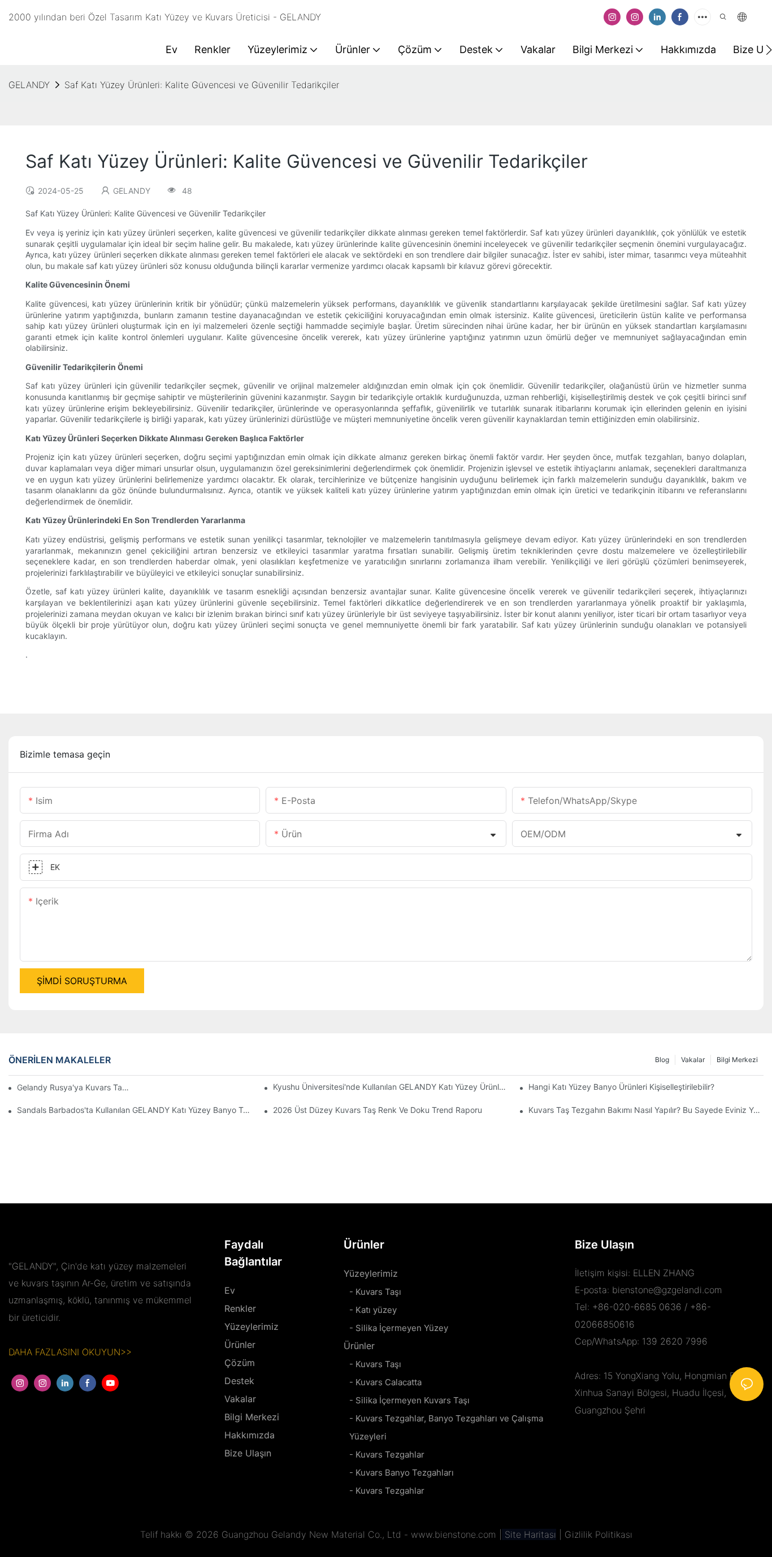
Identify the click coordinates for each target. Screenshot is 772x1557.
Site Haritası (529, 1534)
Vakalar (693, 1059)
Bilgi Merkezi (737, 1059)
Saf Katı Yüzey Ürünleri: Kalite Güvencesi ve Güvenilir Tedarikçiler (201, 84)
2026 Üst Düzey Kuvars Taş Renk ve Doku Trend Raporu (377, 1110)
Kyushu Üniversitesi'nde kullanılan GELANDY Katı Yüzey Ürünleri (390, 1086)
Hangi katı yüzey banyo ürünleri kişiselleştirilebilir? (621, 1086)
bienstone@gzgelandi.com (667, 1289)
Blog (662, 1059)
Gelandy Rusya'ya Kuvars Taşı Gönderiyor (73, 1087)
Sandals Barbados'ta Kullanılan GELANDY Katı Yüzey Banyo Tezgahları (134, 1110)
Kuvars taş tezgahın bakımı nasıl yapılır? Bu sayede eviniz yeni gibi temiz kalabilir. (646, 1110)
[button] (769, 50)
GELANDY (29, 84)
